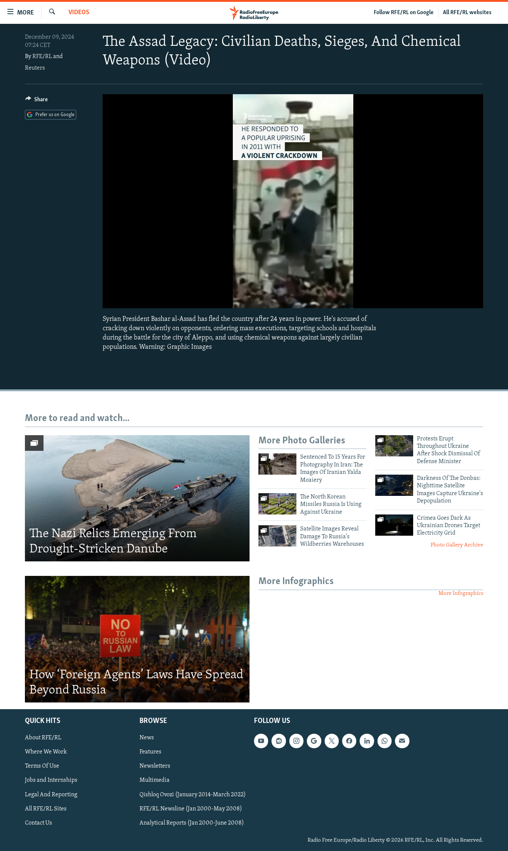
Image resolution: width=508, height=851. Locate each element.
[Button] (36, 101)
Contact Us (38, 823)
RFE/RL (42, 57)
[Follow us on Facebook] (349, 741)
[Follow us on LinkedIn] (367, 741)
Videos (78, 12)
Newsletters (154, 766)
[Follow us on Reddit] (278, 741)
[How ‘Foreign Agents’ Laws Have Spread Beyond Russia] (137, 639)
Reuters (35, 68)
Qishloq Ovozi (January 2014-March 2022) (192, 795)
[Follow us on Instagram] (296, 741)
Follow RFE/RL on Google (404, 13)
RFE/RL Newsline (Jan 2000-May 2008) (190, 809)
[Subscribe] (402, 741)
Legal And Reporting (51, 795)
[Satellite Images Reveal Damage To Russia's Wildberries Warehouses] (277, 535)
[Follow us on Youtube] (261, 741)
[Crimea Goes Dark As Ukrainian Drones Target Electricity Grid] (394, 525)
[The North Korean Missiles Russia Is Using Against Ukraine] (277, 503)
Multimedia (154, 781)
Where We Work (46, 752)
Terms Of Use (42, 766)
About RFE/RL (43, 738)
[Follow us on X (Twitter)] (332, 741)
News (146, 738)
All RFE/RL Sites (46, 809)
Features (150, 752)
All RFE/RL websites (467, 13)
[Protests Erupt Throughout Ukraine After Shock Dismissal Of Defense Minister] (394, 445)
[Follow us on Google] (314, 741)
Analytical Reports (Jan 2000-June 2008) (191, 823)
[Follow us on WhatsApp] (384, 741)
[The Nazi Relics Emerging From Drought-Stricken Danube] (137, 498)
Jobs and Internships (51, 781)
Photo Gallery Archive (457, 545)
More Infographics (460, 593)
